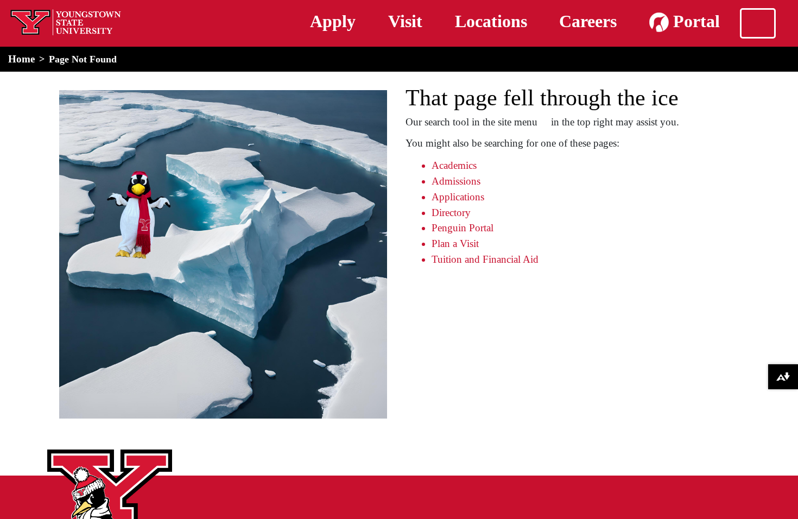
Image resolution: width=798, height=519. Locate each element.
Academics (454, 165)
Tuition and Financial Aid (485, 259)
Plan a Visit (455, 243)
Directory (451, 212)
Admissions (456, 181)
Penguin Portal (462, 227)
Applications (458, 196)
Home (21, 59)
